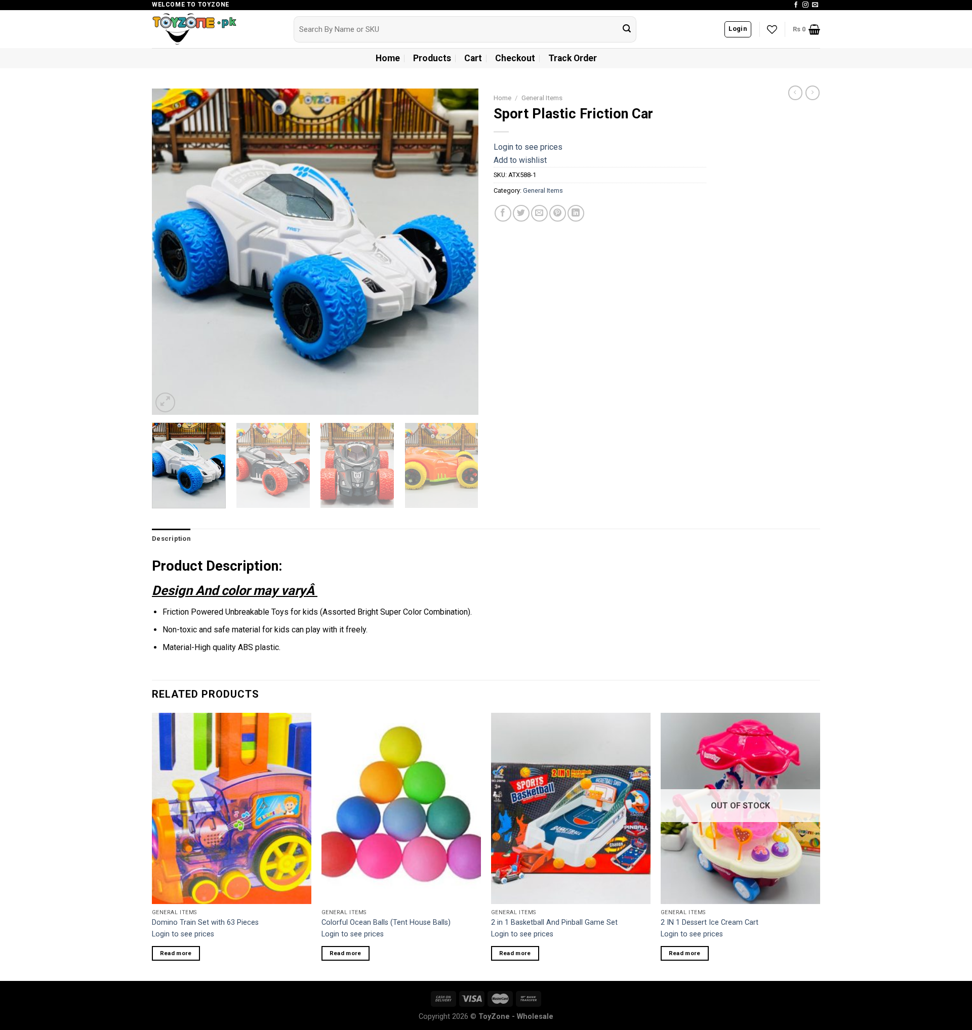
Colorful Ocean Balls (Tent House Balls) (386, 922)
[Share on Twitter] (521, 213)
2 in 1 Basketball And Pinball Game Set (554, 922)
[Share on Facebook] (503, 213)
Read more (176, 953)
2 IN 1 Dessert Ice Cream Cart (709, 922)
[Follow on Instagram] (805, 5)
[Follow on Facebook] (796, 5)
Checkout (515, 58)
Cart (473, 58)
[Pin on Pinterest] (557, 213)
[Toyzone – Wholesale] (215, 29)
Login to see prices (528, 147)
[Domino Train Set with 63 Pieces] (231, 808)
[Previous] (171, 251)
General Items (541, 98)
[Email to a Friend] (539, 213)
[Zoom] (165, 402)
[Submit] (626, 29)
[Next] (459, 251)
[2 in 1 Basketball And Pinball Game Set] (571, 808)
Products (432, 58)
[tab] (171, 539)
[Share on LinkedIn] (576, 213)
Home (388, 58)
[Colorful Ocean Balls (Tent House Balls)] (401, 808)
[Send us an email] (815, 5)
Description (171, 538)
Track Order (572, 58)
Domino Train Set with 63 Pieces (205, 922)
